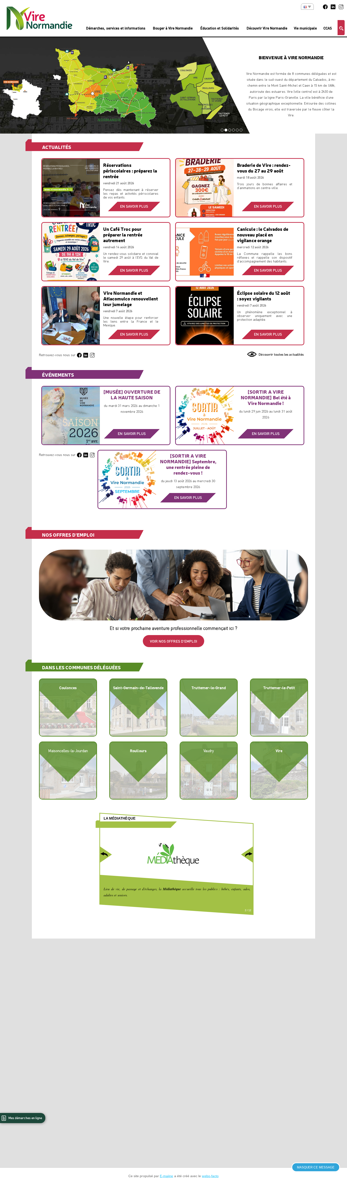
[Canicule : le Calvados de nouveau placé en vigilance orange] (205, 254)
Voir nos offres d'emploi (173, 641)
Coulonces (67, 687)
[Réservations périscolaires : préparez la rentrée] (71, 190)
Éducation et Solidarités (219, 28)
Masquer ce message (315, 1167)
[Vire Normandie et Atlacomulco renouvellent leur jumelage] (71, 318)
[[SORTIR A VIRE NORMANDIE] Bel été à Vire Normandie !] (205, 417)
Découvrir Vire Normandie (267, 28)
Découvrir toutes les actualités (281, 354)
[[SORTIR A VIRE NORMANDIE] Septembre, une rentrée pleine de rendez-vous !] (127, 481)
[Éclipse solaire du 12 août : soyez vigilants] (205, 318)
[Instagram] (341, 6)
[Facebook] (325, 6)
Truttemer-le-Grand (208, 687)
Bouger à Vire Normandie (173, 28)
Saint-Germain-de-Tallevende (138, 687)
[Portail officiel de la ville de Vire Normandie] (40, 18)
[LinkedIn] (333, 6)
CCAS (327, 28)
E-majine (166, 1176)
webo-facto (210, 1176)
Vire (279, 750)
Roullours (138, 750)
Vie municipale (305, 28)
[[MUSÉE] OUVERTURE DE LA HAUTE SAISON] (71, 417)
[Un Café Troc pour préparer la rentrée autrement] (71, 254)
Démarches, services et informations (115, 28)
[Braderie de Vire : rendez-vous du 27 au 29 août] (205, 190)
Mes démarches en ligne (25, 1118)
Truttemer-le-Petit (279, 687)
